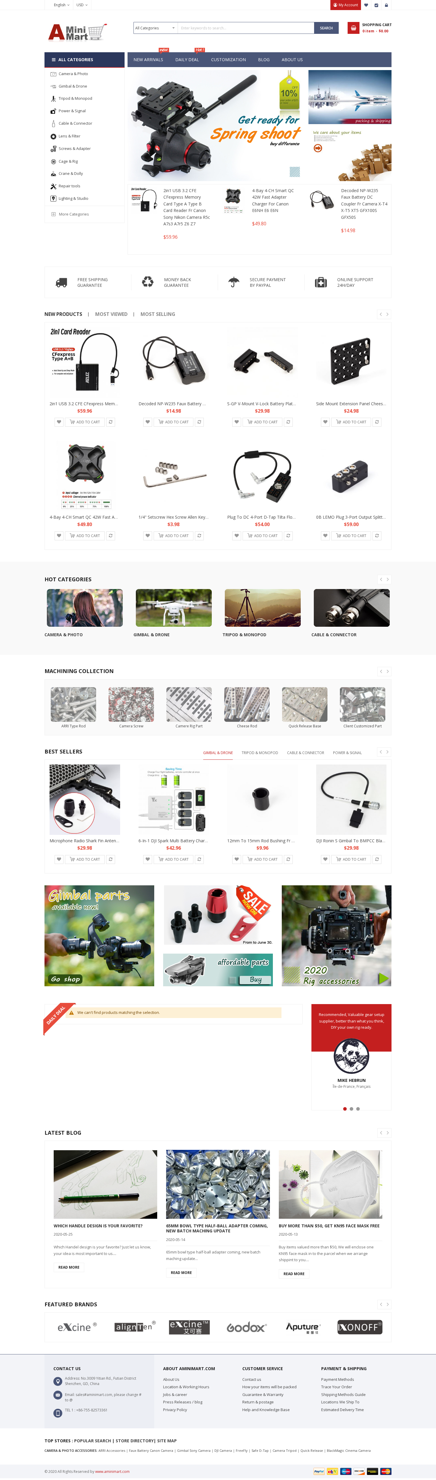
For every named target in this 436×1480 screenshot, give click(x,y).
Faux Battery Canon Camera (151, 1450)
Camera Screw (131, 726)
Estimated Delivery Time (342, 1409)
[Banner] (350, 97)
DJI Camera (223, 1450)
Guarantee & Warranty (263, 1394)
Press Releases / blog (182, 1402)
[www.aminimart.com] (77, 21)
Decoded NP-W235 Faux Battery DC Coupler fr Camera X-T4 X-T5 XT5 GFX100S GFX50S (364, 204)
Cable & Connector (334, 634)
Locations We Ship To (340, 1402)
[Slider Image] (216, 125)
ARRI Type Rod (73, 726)
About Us (171, 1379)
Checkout (376, 5)
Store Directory (135, 1440)
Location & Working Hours (186, 1386)
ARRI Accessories (111, 1450)
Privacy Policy (175, 1409)
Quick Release (311, 1450)
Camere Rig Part (189, 726)
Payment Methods (337, 1379)
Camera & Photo (63, 634)
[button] (59, 422)
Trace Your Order (336, 1386)
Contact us (251, 1379)
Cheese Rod (247, 726)
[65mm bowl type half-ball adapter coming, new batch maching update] (218, 1184)
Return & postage (258, 1402)
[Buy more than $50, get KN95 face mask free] (330, 1184)
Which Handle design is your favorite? (98, 1226)
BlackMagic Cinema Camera (349, 1450)
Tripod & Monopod (244, 634)
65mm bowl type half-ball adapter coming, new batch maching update (217, 1228)
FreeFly (242, 1450)
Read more (68, 1267)
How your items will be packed (269, 1386)
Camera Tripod (285, 1450)
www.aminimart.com (112, 1471)
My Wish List (366, 5)
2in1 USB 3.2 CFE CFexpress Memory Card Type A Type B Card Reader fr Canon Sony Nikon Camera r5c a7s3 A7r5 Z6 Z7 (186, 207)
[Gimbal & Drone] (173, 608)
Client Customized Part (362, 726)
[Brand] (76, 1327)
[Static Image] (99, 935)
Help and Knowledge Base (266, 1409)
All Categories (75, 59)
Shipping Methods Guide (343, 1394)
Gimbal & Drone (151, 634)
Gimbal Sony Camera (194, 1450)
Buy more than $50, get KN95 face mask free (329, 1226)
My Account (348, 4)
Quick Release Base (305, 726)
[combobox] (223, 28)
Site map (167, 1440)
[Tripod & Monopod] (262, 608)
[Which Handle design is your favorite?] (105, 1184)
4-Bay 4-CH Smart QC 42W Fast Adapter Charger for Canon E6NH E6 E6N (273, 200)
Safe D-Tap (260, 1450)
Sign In (386, 5)
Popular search (92, 1440)
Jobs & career (175, 1394)
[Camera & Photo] (84, 608)
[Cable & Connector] (351, 608)
